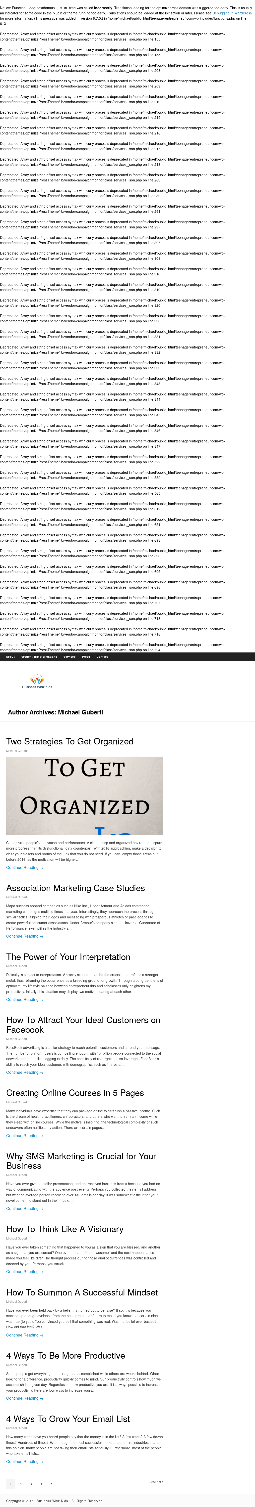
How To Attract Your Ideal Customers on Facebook (83, 1024)
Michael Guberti (17, 750)
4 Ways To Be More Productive (65, 1355)
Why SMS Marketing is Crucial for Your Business (81, 1160)
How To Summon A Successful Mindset (82, 1292)
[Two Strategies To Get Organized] (84, 796)
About (10, 656)
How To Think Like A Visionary (65, 1228)
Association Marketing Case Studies (75, 887)
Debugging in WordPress (232, 12)
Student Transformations (39, 656)
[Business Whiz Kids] (37, 690)
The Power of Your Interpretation (68, 956)
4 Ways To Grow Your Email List (68, 1418)
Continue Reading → (25, 867)
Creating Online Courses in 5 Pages (75, 1092)
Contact (102, 656)
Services (69, 656)
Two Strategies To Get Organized (69, 740)
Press (86, 656)
